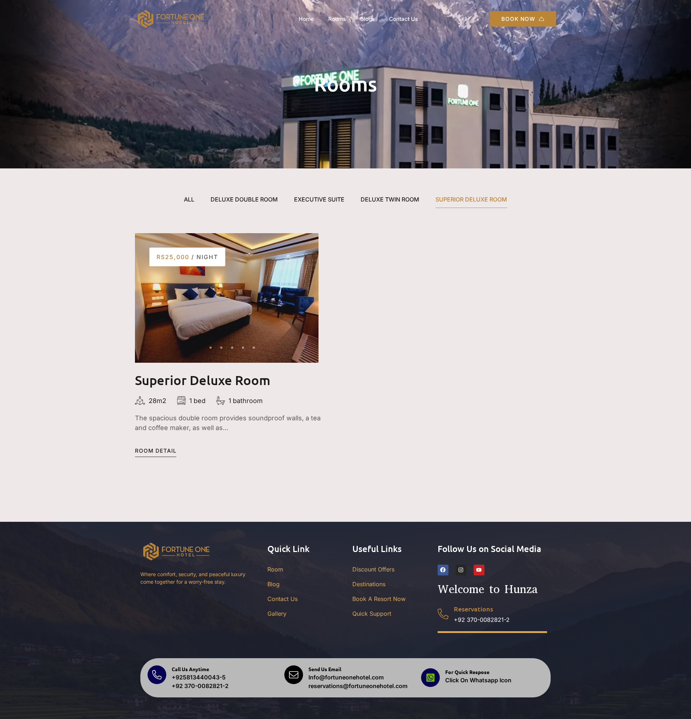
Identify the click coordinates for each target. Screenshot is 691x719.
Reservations (473, 609)
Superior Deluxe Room (202, 380)
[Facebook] (443, 570)
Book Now (518, 18)
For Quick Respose (467, 672)
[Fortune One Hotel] (171, 19)
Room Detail (155, 450)
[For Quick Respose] (430, 677)
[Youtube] (479, 570)
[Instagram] (461, 570)
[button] (210, 347)
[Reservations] (443, 614)
